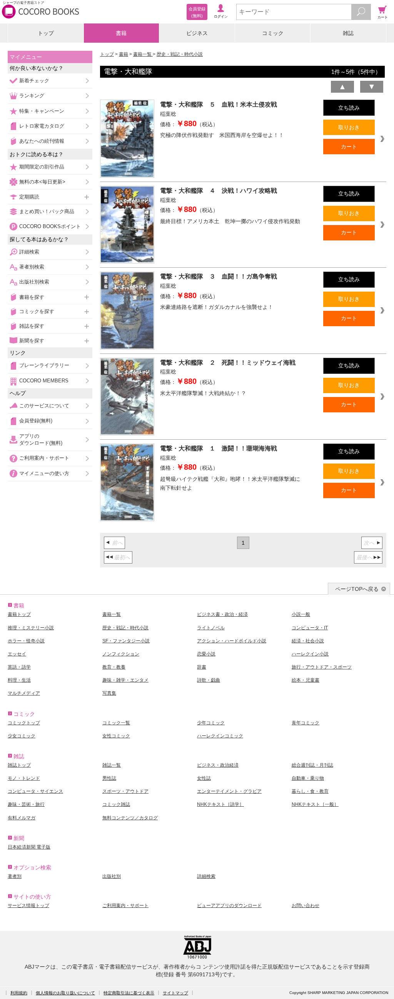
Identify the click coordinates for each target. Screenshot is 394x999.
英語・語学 (19, 667)
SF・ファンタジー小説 (126, 641)
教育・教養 (113, 667)
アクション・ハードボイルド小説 (231, 641)
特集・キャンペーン (41, 111)
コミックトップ (24, 722)
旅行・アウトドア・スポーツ (322, 667)
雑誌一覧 (111, 765)
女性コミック (116, 736)
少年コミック (211, 722)
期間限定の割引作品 (41, 167)
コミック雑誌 (116, 804)
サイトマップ (175, 993)
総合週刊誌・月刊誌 (312, 765)
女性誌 (204, 778)
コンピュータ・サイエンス (35, 791)
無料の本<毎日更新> (42, 182)
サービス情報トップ (28, 905)
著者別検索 (31, 267)
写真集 (109, 693)
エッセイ (17, 654)
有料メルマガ (21, 818)
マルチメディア (24, 693)
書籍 (121, 33)
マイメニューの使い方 (44, 473)
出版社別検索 (34, 282)
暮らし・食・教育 (310, 791)
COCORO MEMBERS (43, 381)
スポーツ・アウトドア (125, 791)
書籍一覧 (143, 54)
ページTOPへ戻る (357, 589)
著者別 (15, 876)
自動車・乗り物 (308, 778)
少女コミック (21, 736)
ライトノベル (211, 627)
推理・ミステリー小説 (31, 627)
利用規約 (18, 993)
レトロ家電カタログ (41, 126)
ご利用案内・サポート (44, 458)
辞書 (201, 667)
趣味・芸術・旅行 (26, 804)
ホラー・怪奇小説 (26, 641)
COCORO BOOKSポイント (50, 226)
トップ (46, 33)
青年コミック (305, 722)
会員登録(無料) (35, 421)
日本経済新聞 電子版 (29, 847)
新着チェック (34, 80)
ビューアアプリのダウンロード (229, 905)
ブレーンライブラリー (44, 365)
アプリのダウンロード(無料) (40, 439)
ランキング (31, 95)
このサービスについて (44, 406)
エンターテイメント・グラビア (229, 791)
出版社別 (111, 876)
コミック (273, 33)
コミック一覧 (116, 722)
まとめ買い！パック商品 (46, 211)
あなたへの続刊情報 (41, 141)
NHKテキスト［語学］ (220, 804)
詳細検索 (29, 252)
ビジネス (197, 33)
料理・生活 (19, 680)
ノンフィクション (120, 654)
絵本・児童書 (305, 680)
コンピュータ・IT (310, 627)
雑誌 (348, 33)
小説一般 (301, 614)
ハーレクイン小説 (310, 654)
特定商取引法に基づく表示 (129, 993)
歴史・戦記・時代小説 (180, 54)
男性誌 (109, 778)
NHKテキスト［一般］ (315, 804)
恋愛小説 (206, 654)
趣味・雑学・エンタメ (125, 680)
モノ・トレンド (24, 778)
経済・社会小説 (308, 641)
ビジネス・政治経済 (218, 765)
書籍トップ (19, 614)
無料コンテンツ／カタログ (130, 818)
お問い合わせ (305, 905)
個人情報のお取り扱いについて (65, 993)
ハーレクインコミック (220, 736)
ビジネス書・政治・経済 (222, 614)
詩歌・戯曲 (208, 680)
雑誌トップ (19, 765)
